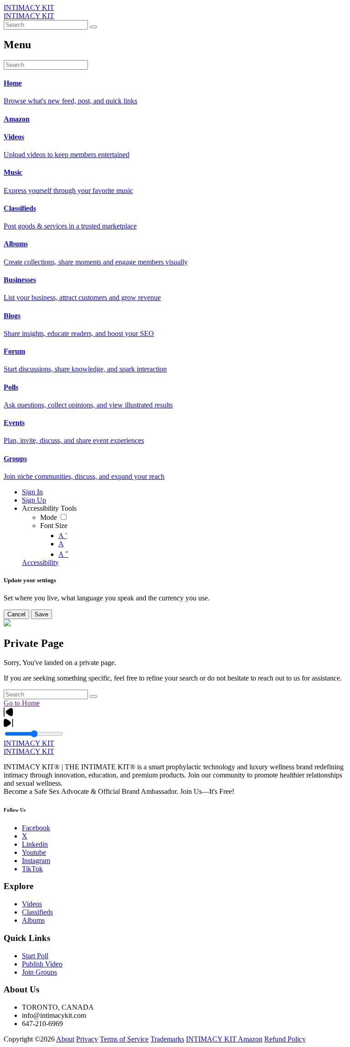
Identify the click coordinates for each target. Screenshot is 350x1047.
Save (41, 614)
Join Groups (39, 972)
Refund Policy (285, 1039)
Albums (33, 920)
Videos (32, 904)
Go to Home (22, 703)
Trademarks (167, 1039)
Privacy (87, 1039)
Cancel (16, 614)
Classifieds (37, 912)
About (65, 1039)
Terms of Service (124, 1039)
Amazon (250, 1039)
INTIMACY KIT (29, 7)
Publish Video (42, 964)
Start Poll (35, 956)
